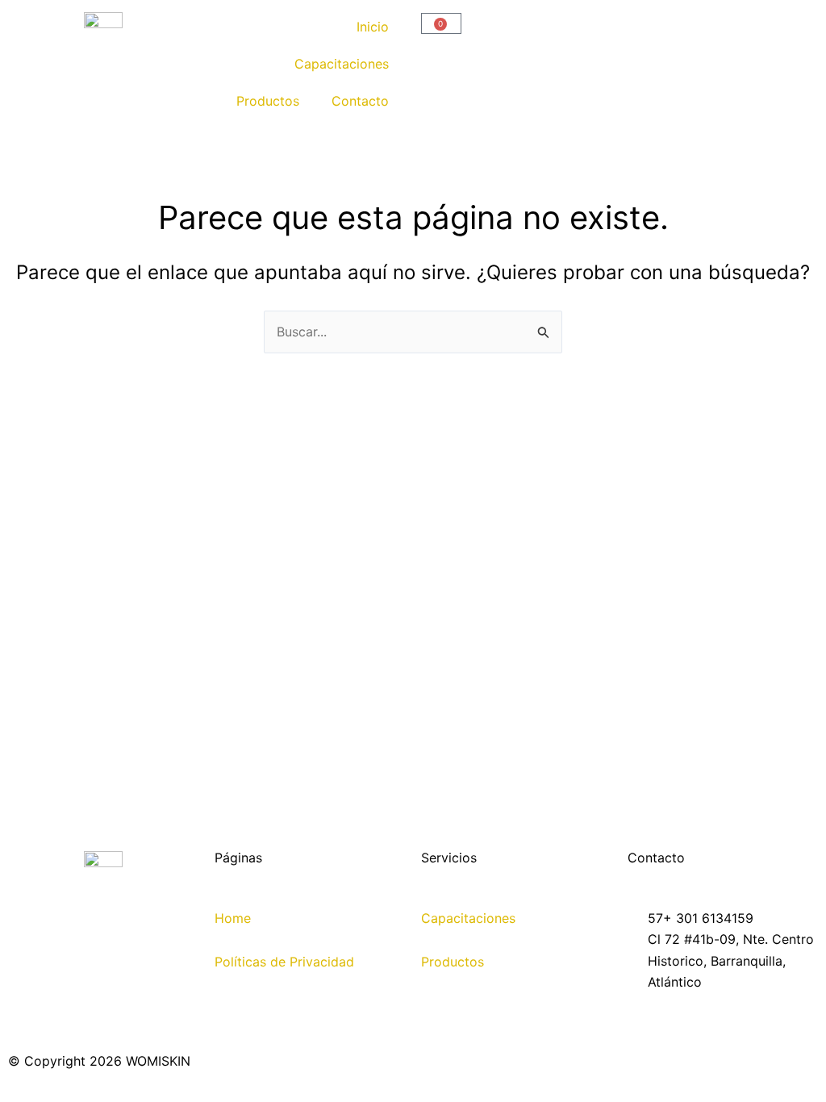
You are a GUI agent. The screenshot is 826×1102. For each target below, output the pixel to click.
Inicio (373, 27)
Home (233, 918)
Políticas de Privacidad (284, 962)
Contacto (360, 101)
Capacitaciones (341, 64)
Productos (267, 101)
